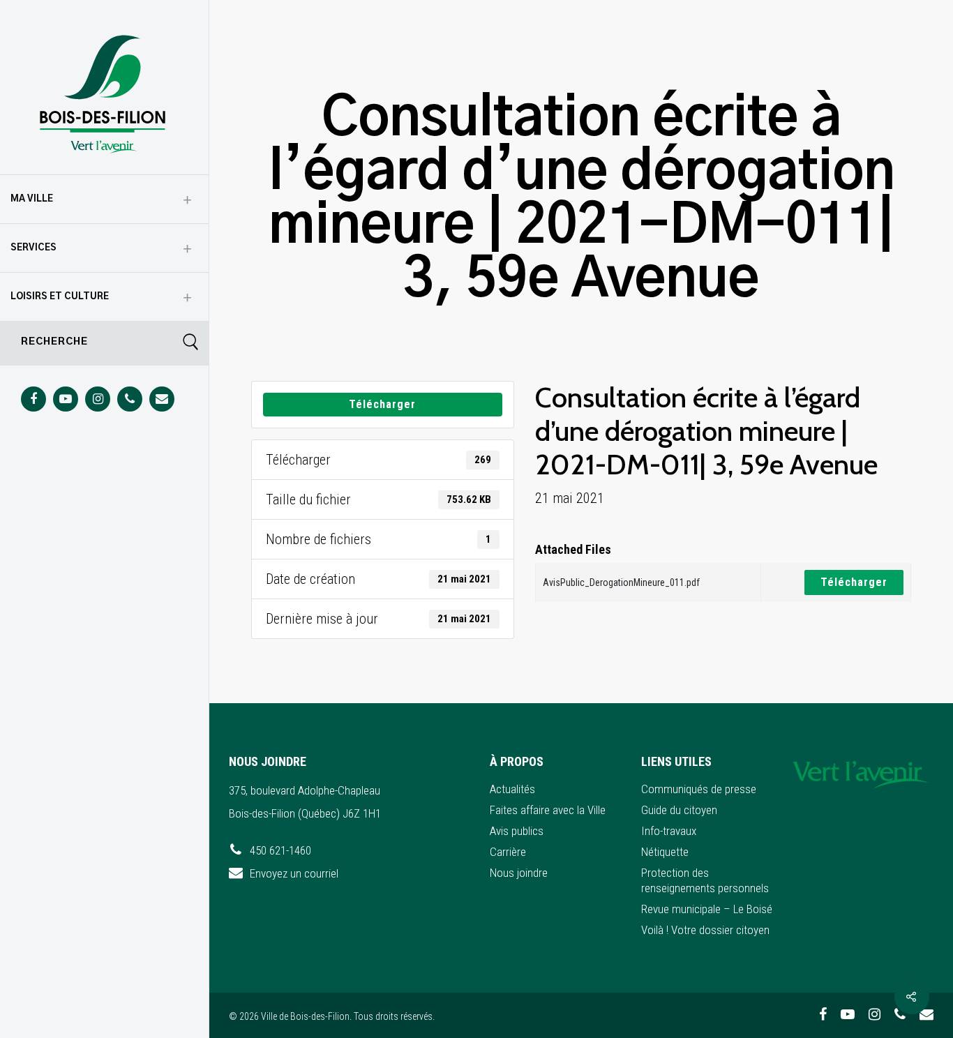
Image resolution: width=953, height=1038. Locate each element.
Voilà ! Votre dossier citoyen (705, 930)
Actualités (512, 789)
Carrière (508, 852)
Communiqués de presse (698, 789)
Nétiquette (665, 852)
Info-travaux (668, 831)
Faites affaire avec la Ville (548, 810)
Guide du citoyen (679, 810)
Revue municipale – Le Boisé (706, 909)
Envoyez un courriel (294, 873)
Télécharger (382, 404)
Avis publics (516, 831)
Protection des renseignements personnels (705, 880)
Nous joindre (519, 873)
